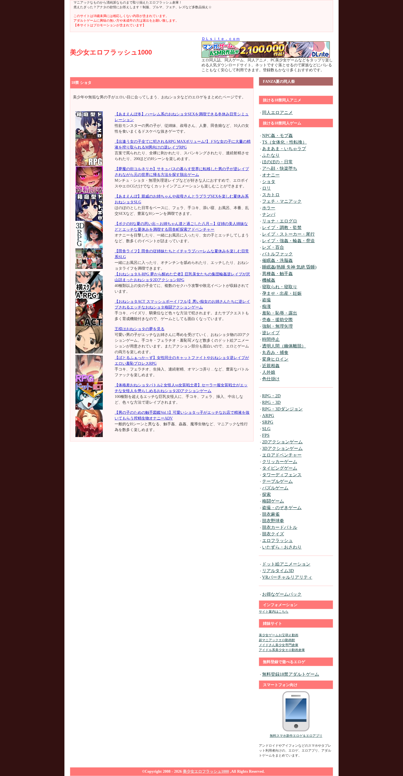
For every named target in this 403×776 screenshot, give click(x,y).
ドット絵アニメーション (286, 564)
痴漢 (266, 306)
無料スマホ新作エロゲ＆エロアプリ (296, 736)
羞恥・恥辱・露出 (279, 313)
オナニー (271, 175)
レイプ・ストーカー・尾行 (288, 234)
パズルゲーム (275, 488)
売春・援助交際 (277, 319)
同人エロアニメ (277, 112)
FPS (265, 435)
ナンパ (268, 214)
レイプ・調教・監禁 (282, 227)
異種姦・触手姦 (277, 273)
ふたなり (271, 155)
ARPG (268, 415)
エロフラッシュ (277, 540)
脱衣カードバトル (279, 527)
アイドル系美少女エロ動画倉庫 (282, 650)
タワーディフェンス (282, 474)
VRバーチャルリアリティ (287, 577)
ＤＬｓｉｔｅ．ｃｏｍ (221, 39)
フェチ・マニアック (282, 201)
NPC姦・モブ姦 (277, 135)
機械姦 (268, 280)
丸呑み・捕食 (275, 352)
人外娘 (268, 372)
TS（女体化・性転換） (284, 142)
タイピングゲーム (279, 468)
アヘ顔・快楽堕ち (279, 168)
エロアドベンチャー (282, 455)
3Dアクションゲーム (282, 448)
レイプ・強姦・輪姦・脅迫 (288, 240)
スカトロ (271, 194)
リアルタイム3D (278, 570)
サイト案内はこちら (273, 612)
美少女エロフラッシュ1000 (111, 52)
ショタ (268, 181)
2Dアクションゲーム (282, 442)
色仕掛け (271, 378)
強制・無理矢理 (277, 326)
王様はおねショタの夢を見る (139, 329)
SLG (266, 428)
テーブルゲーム (277, 481)
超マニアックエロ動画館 (277, 640)
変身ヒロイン (275, 359)
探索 (266, 494)
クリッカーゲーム (279, 461)
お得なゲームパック (282, 594)
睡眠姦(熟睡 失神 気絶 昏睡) (289, 267)
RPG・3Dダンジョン (282, 409)
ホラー (268, 208)
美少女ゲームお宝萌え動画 (278, 635)
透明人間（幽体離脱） (284, 346)
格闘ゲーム (273, 501)
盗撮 (266, 300)
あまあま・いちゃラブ (284, 148)
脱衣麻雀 (271, 514)
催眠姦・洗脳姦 (277, 260)
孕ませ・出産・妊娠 (282, 293)
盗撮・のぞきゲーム (282, 507)
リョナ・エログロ (279, 221)
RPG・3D (271, 402)
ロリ (266, 188)
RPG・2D (271, 395)
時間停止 (271, 339)
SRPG (267, 422)
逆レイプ (271, 332)
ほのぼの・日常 (277, 161)
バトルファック (277, 254)
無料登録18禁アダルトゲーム (290, 674)
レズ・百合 (273, 247)
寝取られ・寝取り (279, 286)
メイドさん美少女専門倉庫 (278, 645)
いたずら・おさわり (282, 547)
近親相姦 (271, 365)
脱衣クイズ (273, 534)
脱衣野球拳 (273, 520)
